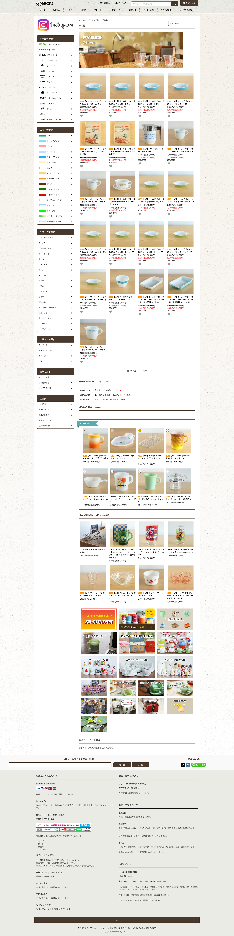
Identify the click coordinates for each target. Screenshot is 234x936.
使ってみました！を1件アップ (107, 399)
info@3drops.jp (125, 876)
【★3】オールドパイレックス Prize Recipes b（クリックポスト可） (122, 151)
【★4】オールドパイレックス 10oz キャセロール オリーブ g (93, 298)
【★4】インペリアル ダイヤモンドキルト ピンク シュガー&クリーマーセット (180, 595)
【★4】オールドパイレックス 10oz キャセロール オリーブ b (180, 200)
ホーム (43, 10)
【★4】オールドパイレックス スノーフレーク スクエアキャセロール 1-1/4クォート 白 (151, 299)
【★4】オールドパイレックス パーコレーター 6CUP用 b (178, 498)
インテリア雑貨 (186, 10)
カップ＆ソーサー (115, 10)
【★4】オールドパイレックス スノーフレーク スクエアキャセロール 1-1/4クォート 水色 (180, 299)
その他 (105, 20)
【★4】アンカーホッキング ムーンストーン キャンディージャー (122, 595)
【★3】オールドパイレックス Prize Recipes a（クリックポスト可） (93, 151)
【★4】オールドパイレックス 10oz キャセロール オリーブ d (122, 250)
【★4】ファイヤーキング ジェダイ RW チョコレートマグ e (150, 499)
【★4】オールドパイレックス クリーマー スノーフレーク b (93, 200)
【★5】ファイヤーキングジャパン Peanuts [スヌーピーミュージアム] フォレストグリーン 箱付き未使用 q (122, 553)
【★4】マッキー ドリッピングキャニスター (150, 594)
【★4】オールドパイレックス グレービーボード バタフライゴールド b (122, 201)
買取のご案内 (151, 928)
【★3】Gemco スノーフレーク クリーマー (151, 150)
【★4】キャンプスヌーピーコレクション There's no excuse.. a (180, 551)
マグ (70, 10)
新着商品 (56, 10)
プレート (97, 10)
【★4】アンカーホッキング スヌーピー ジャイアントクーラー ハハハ (151, 552)
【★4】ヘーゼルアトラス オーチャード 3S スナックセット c (150, 458)
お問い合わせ (138, 928)
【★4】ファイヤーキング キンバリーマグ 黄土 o (178, 457)
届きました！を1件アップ (106, 390)
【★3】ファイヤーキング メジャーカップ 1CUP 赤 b (92, 594)
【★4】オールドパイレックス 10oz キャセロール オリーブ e (151, 250)
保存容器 (132, 10)
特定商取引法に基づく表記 (120, 928)
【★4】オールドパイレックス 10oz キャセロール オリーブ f (180, 250)
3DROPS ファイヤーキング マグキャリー (93, 551)
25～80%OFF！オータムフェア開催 (110, 395)
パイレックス (93, 20)
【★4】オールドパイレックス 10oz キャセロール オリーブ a (151, 200)
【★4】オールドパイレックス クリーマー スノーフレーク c (93, 348)
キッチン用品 (148, 10)
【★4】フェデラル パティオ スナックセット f (123, 457)
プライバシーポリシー (99, 928)
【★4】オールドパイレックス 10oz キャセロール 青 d (151, 102)
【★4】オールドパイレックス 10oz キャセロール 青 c (122, 102)
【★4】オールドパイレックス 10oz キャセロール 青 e (180, 102)
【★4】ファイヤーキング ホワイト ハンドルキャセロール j (95, 499)
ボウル (84, 10)
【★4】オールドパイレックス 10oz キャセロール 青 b (93, 102)
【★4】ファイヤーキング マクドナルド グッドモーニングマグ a (123, 499)
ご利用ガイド (82, 928)
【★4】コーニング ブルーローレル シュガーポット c (121, 298)
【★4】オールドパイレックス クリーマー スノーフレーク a (180, 150)
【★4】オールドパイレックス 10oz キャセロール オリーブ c (93, 250)
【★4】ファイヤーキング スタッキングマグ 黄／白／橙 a (95, 457)
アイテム (190, 3)
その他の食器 (166, 10)
